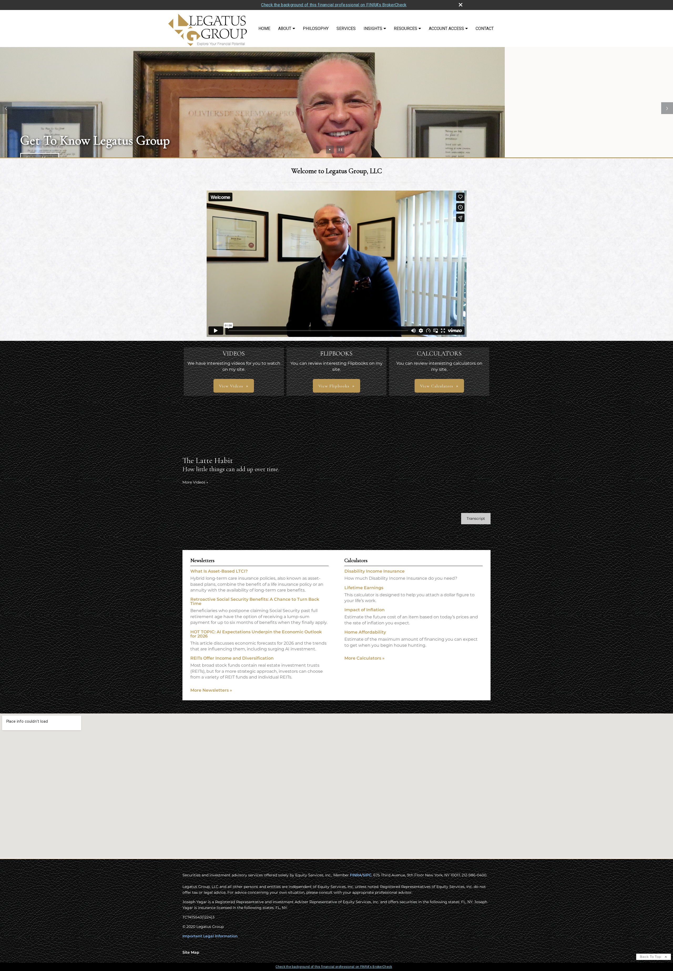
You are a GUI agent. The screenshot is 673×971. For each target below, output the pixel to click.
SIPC (367, 875)
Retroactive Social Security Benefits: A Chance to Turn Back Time (254, 601)
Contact (485, 28)
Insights (373, 28)
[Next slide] (667, 108)
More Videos (195, 482)
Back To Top (651, 957)
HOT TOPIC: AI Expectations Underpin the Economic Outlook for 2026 (256, 634)
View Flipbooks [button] (333, 386)
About (284, 28)
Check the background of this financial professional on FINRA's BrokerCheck (333, 4)
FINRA (355, 875)
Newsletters (202, 560)
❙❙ (340, 149)
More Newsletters (211, 690)
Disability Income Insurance (374, 571)
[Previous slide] (6, 108)
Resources (405, 28)
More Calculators (364, 658)
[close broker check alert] (460, 5)
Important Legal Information (210, 936)
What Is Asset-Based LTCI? (219, 571)
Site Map (190, 952)
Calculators (356, 560)
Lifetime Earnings (363, 587)
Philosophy (316, 28)
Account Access (446, 28)
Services (346, 28)
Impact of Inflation (364, 609)
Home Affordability (365, 632)
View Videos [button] (231, 386)
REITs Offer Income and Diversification (232, 658)
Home (264, 28)
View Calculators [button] (436, 386)
